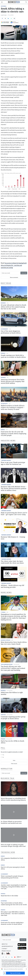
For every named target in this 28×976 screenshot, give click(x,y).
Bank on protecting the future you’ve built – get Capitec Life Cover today (14, 513)
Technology (4, 403)
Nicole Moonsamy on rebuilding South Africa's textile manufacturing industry (13, 799)
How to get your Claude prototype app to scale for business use (13, 463)
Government (4, 329)
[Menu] (2, 2)
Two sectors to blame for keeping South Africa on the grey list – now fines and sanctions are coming (14, 265)
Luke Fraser (4, 15)
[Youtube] (14, 957)
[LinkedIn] (8, 18)
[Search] (26, 2)
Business (3, 303)
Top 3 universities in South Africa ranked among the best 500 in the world (14, 903)
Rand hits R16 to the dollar (9, 896)
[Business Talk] (19, 957)
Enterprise (4, 900)
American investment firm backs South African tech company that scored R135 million (12, 381)
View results (14, 763)
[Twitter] (5, 18)
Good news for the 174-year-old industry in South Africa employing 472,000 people (13, 433)
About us (4, 944)
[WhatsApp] (11, 18)
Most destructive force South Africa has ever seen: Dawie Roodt (14, 643)
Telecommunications (6, 664)
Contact (4, 948)
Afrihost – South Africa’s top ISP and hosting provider (12, 586)
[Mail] (14, 18)
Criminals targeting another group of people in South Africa (13, 717)
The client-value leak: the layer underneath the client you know (12, 562)
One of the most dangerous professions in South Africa (10, 332)
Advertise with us (7, 946)
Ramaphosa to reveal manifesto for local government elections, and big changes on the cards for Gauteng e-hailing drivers (13, 617)
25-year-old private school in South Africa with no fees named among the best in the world (13, 307)
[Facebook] (2, 18)
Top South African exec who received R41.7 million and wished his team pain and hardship (13, 668)
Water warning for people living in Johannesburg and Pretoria (12, 877)
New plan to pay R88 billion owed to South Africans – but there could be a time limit (13, 913)
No (3, 757)
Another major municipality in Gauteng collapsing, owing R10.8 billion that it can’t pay (13, 886)
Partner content (6, 460)
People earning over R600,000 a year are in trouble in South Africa (13, 356)
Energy (3, 429)
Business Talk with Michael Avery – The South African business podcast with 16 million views (13, 488)
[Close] (26, 969)
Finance (3, 353)
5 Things (3, 612)
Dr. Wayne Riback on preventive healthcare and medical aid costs (11, 822)
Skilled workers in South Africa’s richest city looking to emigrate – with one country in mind (12, 407)
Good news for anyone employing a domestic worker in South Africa (12, 923)
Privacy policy (6, 951)
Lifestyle (3, 714)
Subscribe (23, 273)
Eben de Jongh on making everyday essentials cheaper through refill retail (13, 845)
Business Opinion (5, 640)
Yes (3, 754)
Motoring (3, 6)
